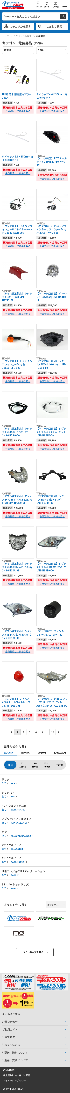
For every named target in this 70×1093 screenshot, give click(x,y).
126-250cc (35, 765)
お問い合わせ (10, 1022)
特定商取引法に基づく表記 (16, 1075)
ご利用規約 (8, 1070)
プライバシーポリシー (14, 1080)
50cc (10, 765)
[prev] (11, 732)
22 (52, 732)
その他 (59, 765)
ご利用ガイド (10, 1029)
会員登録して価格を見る (17, 111)
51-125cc (22, 765)
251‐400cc (47, 765)
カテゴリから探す (22, 36)
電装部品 (40, 36)
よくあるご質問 (11, 1014)
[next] (59, 732)
